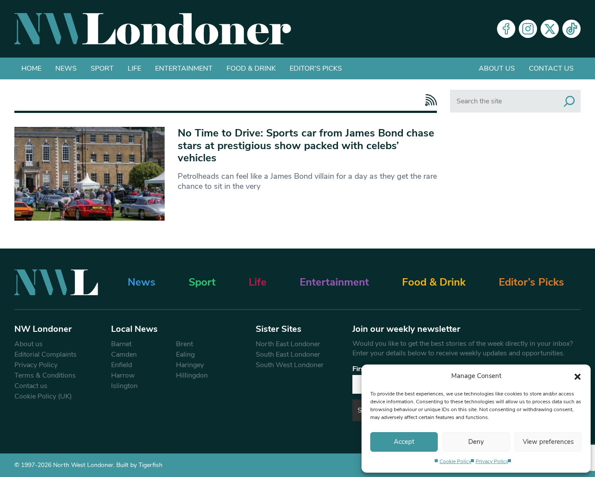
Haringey (190, 365)
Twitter (550, 29)
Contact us (551, 68)
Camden (124, 354)
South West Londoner (290, 365)
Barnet (121, 344)
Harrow (123, 375)
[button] (577, 375)
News (66, 68)
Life (134, 68)
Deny (476, 441)
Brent (184, 344)
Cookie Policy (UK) (43, 396)
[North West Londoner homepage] (152, 28)
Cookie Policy (455, 461)
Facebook (506, 29)
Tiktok (571, 29)
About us (497, 68)
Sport (102, 68)
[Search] (569, 101)
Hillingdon (192, 375)
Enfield (121, 365)
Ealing (185, 354)
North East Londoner (288, 344)
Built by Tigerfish (139, 465)
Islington (124, 386)
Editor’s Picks (531, 282)
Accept (404, 441)
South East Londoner (288, 354)
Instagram (528, 29)
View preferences (548, 441)
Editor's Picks (316, 68)
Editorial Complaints (45, 354)
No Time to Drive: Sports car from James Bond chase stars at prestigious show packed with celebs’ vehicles (306, 145)
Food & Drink (251, 68)
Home (31, 68)
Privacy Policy (492, 461)
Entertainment (184, 68)
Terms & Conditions (45, 375)
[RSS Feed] (429, 100)
